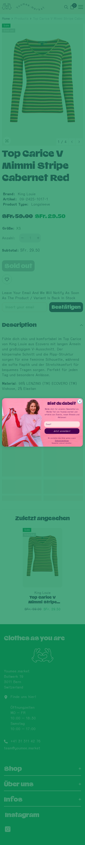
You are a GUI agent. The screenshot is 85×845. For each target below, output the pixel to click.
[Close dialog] (79, 401)
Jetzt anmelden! (62, 431)
